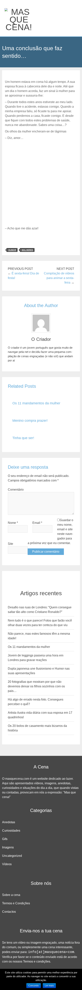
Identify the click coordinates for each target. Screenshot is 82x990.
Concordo (33, 985)
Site (10, 543)
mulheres (27, 250)
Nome (13, 522)
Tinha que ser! (23, 438)
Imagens (8, 847)
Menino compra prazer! (30, 420)
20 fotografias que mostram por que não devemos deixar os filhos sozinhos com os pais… (36, 686)
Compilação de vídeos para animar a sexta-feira (59, 278)
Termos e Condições (16, 903)
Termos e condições (36, 961)
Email (37, 522)
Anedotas (8, 822)
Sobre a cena (11, 894)
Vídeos (7, 864)
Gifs (4, 839)
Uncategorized (12, 855)
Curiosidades (11, 830)
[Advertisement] (41, 183)
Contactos (9, 911)
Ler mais (49, 985)
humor (12, 250)
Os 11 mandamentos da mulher (36, 403)
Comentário (16, 489)
